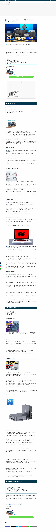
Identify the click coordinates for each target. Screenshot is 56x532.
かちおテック (8, 2)
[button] (7, 526)
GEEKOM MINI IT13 (8, 332)
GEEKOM (7, 44)
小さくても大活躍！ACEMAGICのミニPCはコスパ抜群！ (14, 504)
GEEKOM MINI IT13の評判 (14, 92)
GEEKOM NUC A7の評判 (14, 93)
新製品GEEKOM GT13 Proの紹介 (15, 94)
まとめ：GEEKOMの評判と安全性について (15, 96)
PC (6, 522)
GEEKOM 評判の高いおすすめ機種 (14, 91)
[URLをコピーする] (34, 526)
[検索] (50, 0)
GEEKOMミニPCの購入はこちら (21, 76)
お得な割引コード (13, 95)
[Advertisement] (28, 10)
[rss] (49, 0)
